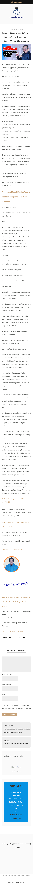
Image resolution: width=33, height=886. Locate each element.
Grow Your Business (17, 30)
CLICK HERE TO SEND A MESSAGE (13, 632)
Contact (16, 847)
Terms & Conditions (22, 844)
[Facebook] (14, 768)
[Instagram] (19, 768)
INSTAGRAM (18, 550)
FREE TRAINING (16, 786)
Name (7, 674)
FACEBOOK (5, 550)
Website (4, 694)
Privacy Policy (7, 844)
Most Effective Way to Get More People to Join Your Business (16, 37)
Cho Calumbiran (20, 882)
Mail (6, 684)
